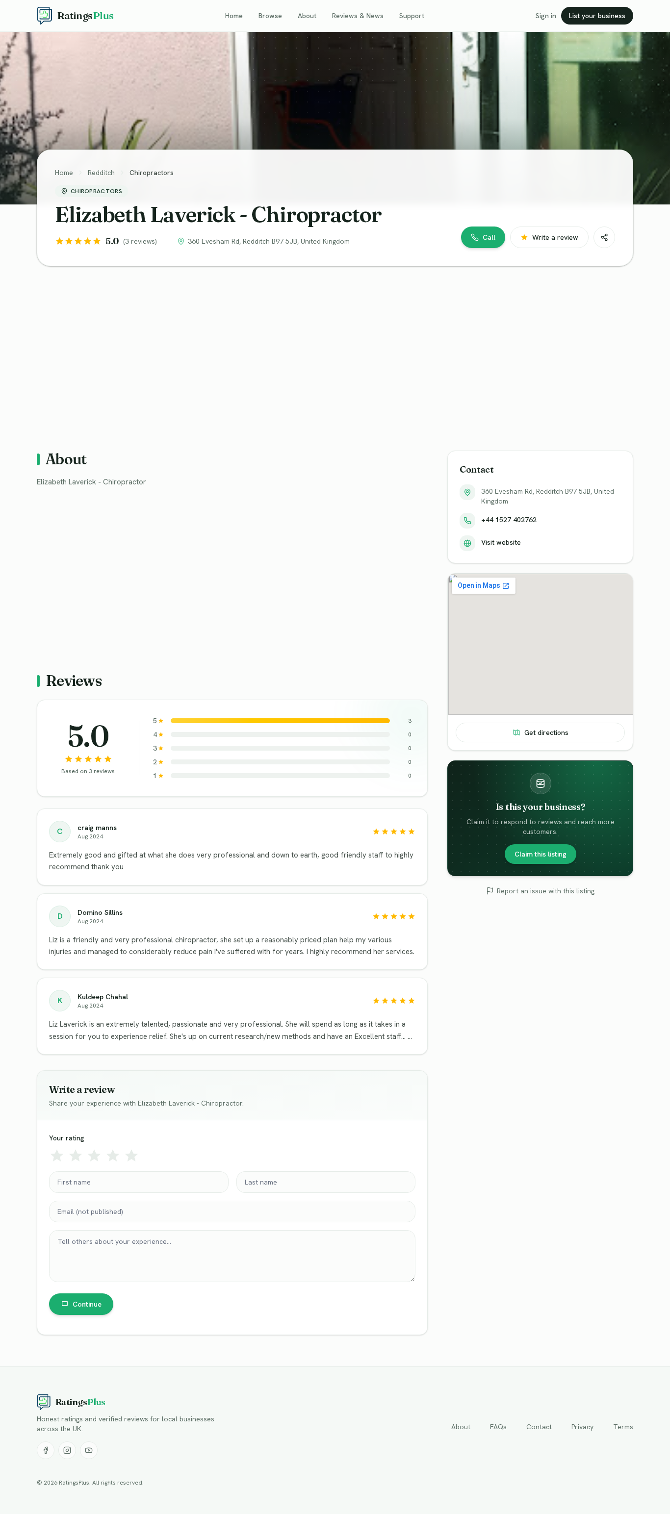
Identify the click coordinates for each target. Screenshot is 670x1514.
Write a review (555, 237)
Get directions (546, 732)
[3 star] (94, 1155)
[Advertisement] (331, 350)
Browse (270, 15)
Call (489, 237)
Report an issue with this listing (545, 890)
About (307, 15)
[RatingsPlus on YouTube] (89, 1450)
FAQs (498, 1426)
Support (411, 15)
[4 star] (113, 1155)
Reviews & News (358, 15)
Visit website (501, 542)
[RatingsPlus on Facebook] (45, 1450)
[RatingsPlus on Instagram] (67, 1450)
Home (234, 15)
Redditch (101, 172)
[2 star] (75, 1155)
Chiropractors (151, 172)
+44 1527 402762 (509, 519)
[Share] (604, 237)
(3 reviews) (140, 241)
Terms (623, 1426)
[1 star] (57, 1155)
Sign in (546, 15)
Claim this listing (541, 854)
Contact (539, 1426)
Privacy (582, 1426)
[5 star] (131, 1155)
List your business (597, 15)
